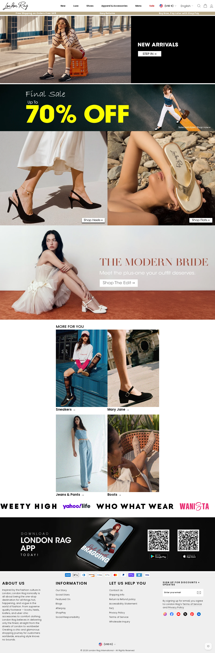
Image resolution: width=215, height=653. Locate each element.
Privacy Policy (117, 612)
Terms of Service (119, 617)
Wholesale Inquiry (119, 621)
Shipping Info (116, 594)
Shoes (89, 5)
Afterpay (61, 608)
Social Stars (63, 594)
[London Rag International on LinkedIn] (199, 614)
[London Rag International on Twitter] (185, 614)
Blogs (59, 603)
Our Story (61, 590)
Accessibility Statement (123, 603)
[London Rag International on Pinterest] (192, 614)
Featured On (63, 599)
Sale (151, 5)
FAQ (111, 608)
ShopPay (61, 612)
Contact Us (116, 590)
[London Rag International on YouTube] (178, 614)
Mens (138, 5)
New (63, 5)
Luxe (76, 5)
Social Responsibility (68, 617)
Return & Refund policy (122, 599)
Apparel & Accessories (114, 5)
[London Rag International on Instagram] (165, 614)
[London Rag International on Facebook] (172, 614)
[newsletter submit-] (199, 592)
